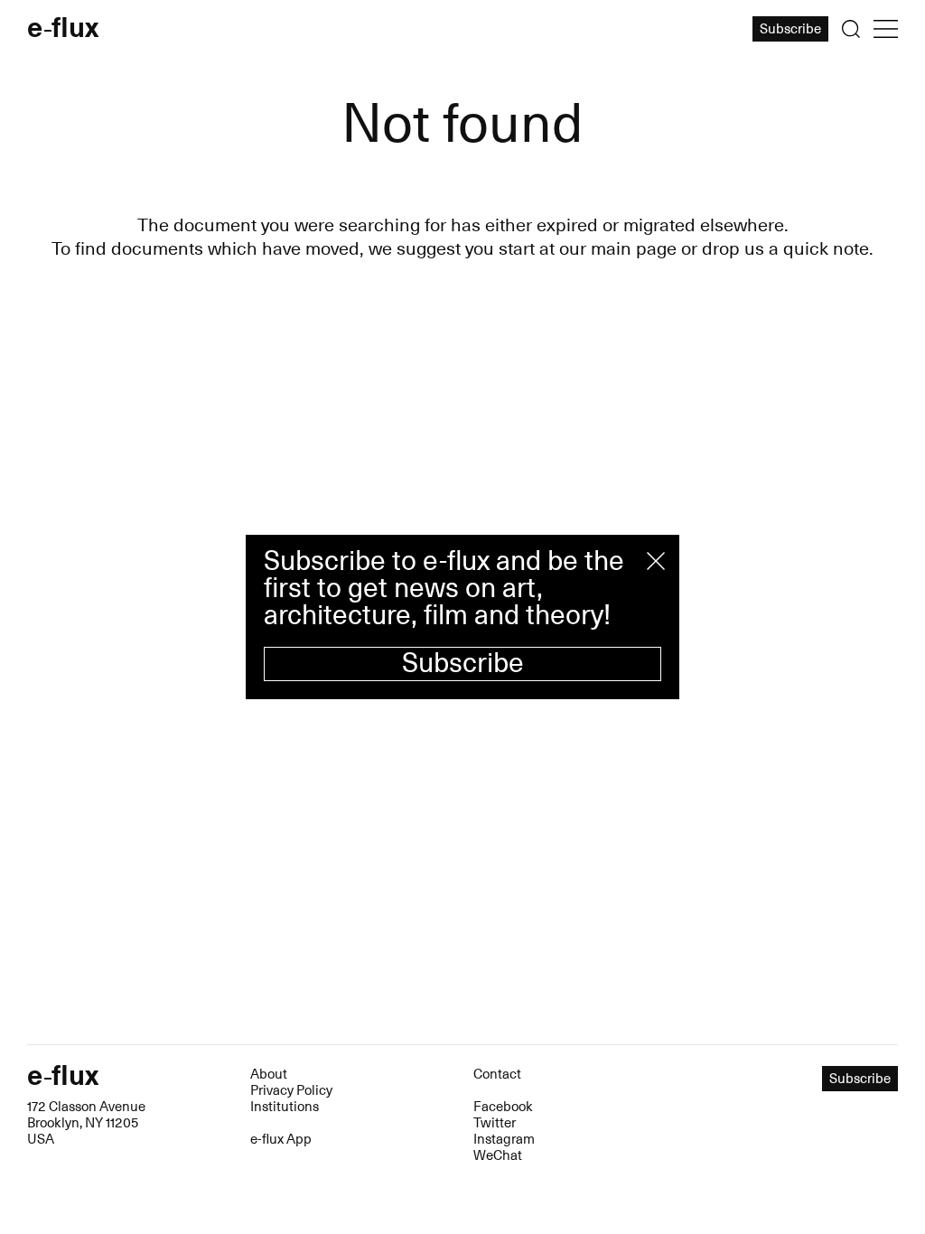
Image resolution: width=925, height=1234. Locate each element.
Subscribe (463, 663)
